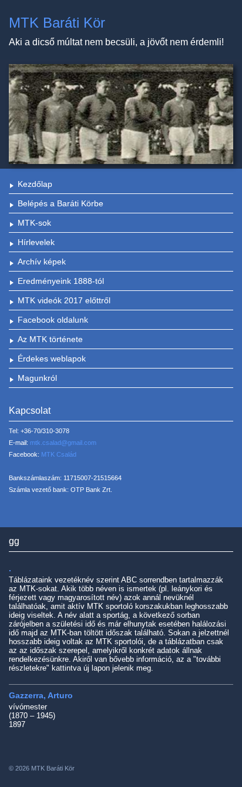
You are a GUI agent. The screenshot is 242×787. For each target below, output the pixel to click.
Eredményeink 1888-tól (61, 281)
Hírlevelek (36, 242)
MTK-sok (34, 222)
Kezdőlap (35, 184)
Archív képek (42, 261)
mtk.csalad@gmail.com (63, 442)
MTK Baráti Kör (57, 23)
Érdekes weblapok (52, 358)
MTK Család (58, 454)
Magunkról (37, 378)
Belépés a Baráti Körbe (60, 203)
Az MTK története (50, 339)
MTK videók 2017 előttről (64, 300)
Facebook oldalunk (53, 319)
